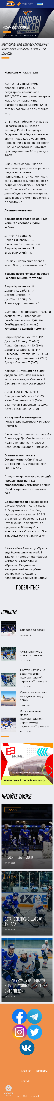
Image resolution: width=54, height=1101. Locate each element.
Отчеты (12, 876)
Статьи (25, 1081)
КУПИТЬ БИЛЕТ (27, 4)
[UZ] (40, 4)
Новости (13, 809)
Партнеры (41, 1071)
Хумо (12, 943)
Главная (26, 1071)
